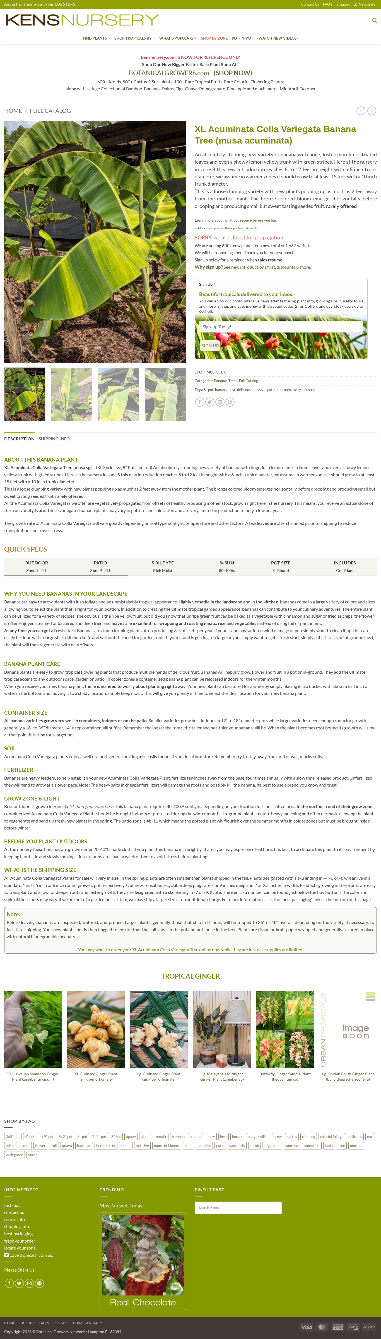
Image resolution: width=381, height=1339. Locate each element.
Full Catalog (50, 110)
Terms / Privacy (87, 1323)
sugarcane (272, 1145)
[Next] (176, 242)
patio (271, 389)
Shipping (343, 4)
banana (221, 389)
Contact (60, 1323)
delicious (244, 389)
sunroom (284, 389)
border (237, 1136)
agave (131, 1136)
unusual (308, 389)
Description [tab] (19, 438)
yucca (32, 1155)
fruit (53, 1145)
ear (369, 1136)
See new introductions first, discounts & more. (267, 267)
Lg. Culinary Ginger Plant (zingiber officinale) (158, 1076)
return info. (15, 1219)
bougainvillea (258, 1136)
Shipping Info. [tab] (55, 438)
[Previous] (15, 242)
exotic (25, 1145)
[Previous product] (371, 110)
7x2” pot (99, 1136)
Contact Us (310, 4)
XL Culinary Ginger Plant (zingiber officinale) (95, 1076)
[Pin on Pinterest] (230, 402)
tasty (297, 389)
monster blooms (167, 1145)
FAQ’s (327, 4)
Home (13, 110)
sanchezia (237, 1145)
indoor (126, 1145)
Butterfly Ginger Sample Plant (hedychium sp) (285, 1076)
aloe (144, 1136)
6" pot (82, 1136)
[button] (365, 4)
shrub (254, 1145)
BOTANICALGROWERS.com (190, 73)
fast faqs (12, 1205)
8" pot (208, 389)
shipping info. (17, 1226)
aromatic (160, 1136)
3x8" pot (13, 1136)
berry (210, 1136)
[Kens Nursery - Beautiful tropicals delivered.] (84, 20)
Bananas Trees (225, 381)
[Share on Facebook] (199, 402)
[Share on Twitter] (209, 402)
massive (259, 389)
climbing (308, 1136)
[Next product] (360, 110)
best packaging (18, 1233)
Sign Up (207, 284)
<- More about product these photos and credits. (226, 228)
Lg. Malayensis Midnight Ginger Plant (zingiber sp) (222, 1076)
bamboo (178, 1136)
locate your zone (20, 1247)
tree (341, 1145)
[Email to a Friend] (220, 402)
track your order (19, 1240)
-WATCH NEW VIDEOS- (277, 38)
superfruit (312, 1145)
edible (10, 1145)
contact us (14, 1212)
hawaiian (84, 1145)
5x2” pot (66, 1136)
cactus (292, 1136)
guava (67, 1145)
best (231, 389)
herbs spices (106, 1145)
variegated (14, 1155)
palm (188, 1145)
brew (278, 1136)
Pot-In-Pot (243, 38)
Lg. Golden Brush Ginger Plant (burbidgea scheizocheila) (348, 1076)
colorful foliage (331, 1136)
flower (40, 1145)
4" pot (30, 1136)
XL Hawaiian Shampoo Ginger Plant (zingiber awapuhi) (33, 1076)
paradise (204, 1145)
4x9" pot (47, 1136)
